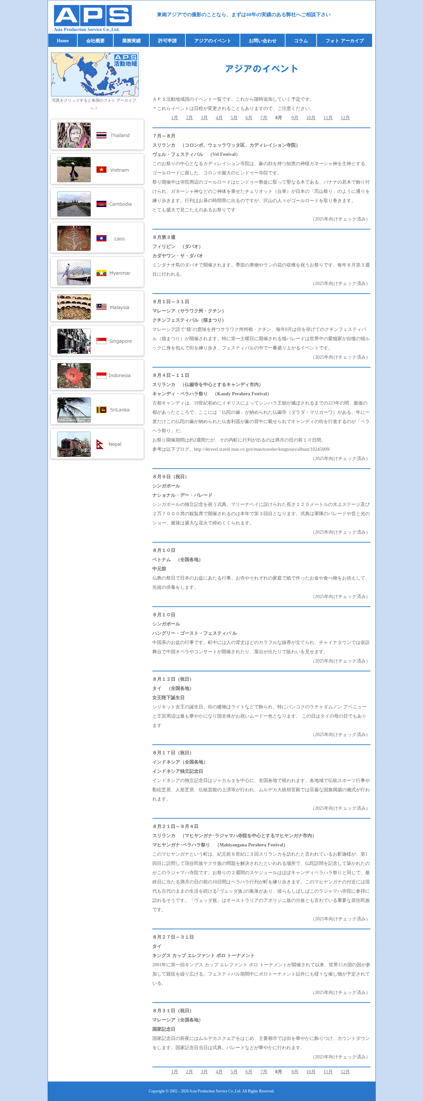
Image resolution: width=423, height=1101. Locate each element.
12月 (345, 117)
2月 (189, 117)
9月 (294, 117)
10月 (311, 117)
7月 (263, 117)
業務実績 (131, 40)
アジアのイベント (212, 40)
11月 (328, 117)
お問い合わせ (263, 40)
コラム (301, 40)
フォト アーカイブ (345, 40)
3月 (204, 117)
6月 (249, 117)
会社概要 (95, 40)
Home (63, 40)
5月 (234, 117)
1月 (174, 117)
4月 (219, 117)
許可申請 (167, 40)
